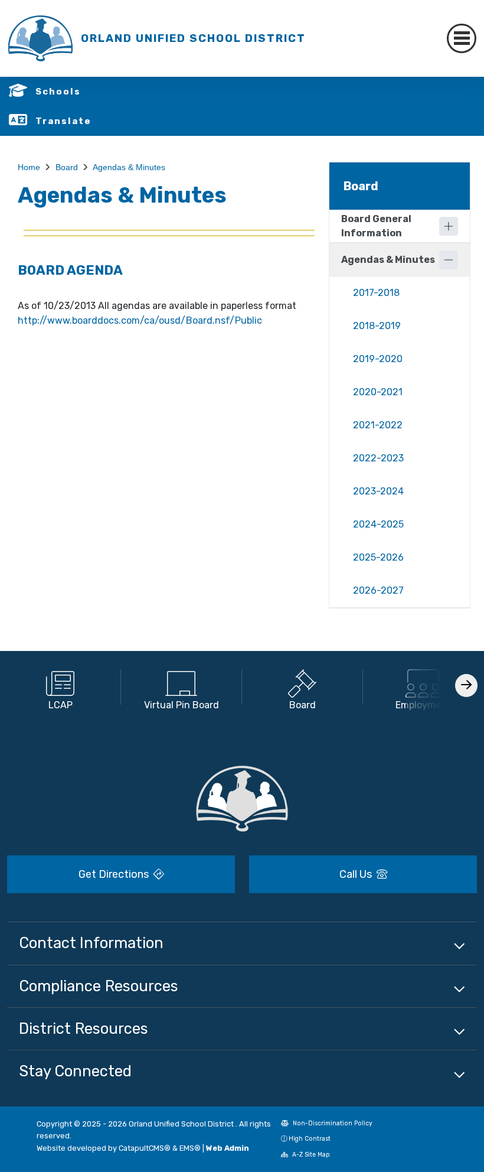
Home (29, 167)
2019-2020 (378, 358)
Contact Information (91, 943)
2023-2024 (378, 491)
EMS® (190, 1148)
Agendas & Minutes (129, 167)
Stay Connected (75, 1071)
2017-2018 (376, 292)
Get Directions (115, 874)
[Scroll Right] (466, 685)
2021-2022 (378, 425)
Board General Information (376, 226)
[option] (60, 687)
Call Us (356, 874)
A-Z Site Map (310, 1154)
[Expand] (448, 226)
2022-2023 (378, 458)
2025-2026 (378, 557)
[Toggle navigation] (461, 38)
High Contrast (310, 1138)
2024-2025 (378, 524)
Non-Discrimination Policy (331, 1123)
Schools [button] (58, 91)
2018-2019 (377, 325)
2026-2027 (378, 590)
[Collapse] (448, 259)
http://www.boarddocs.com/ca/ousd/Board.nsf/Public (140, 320)
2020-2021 (378, 392)
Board (66, 167)
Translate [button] (63, 121)
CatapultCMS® (145, 1148)
